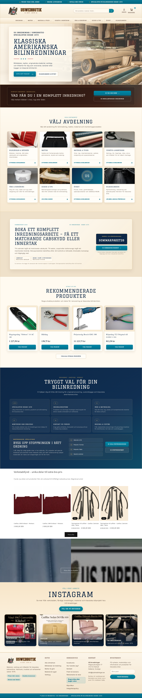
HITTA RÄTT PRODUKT (24, 74)
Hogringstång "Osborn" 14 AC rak (21, 335)
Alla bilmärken (50, 663)
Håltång (44, 334)
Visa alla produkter (71, 570)
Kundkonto (71, 663)
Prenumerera (122, 676)
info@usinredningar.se (96, 672)
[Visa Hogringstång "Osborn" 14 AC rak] (22, 318)
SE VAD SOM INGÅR (112, 93)
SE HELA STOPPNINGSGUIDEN (117, 444)
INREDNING (19, 20)
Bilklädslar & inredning (53, 666)
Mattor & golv (50, 669)
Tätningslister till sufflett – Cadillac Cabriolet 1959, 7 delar (85, 524)
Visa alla (71, 535)
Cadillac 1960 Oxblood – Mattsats (53, 523)
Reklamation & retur (74, 675)
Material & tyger (51, 672)
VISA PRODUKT (22, 347)
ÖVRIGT (108, 20)
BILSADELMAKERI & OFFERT (47, 74)
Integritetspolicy (73, 688)
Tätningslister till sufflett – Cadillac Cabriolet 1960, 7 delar (113, 524)
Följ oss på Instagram (71, 608)
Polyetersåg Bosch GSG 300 (85, 334)
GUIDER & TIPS (96, 20)
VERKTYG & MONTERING (62, 20)
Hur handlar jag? (73, 666)
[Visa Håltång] (55, 318)
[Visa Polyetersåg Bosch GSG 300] (87, 318)
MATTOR (30, 20)
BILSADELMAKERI (121, 20)
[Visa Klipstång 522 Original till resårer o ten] (119, 318)
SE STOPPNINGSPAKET (117, 450)
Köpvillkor (70, 685)
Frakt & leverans (73, 672)
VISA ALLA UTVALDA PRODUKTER (71, 356)
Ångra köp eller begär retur (74, 680)
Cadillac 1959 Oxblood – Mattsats (24, 523)
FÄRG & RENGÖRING (81, 20)
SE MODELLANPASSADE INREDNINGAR (112, 98)
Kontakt (69, 669)
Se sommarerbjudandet (111, 248)
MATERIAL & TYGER (44, 20)
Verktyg (48, 675)
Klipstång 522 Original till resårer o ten (117, 335)
